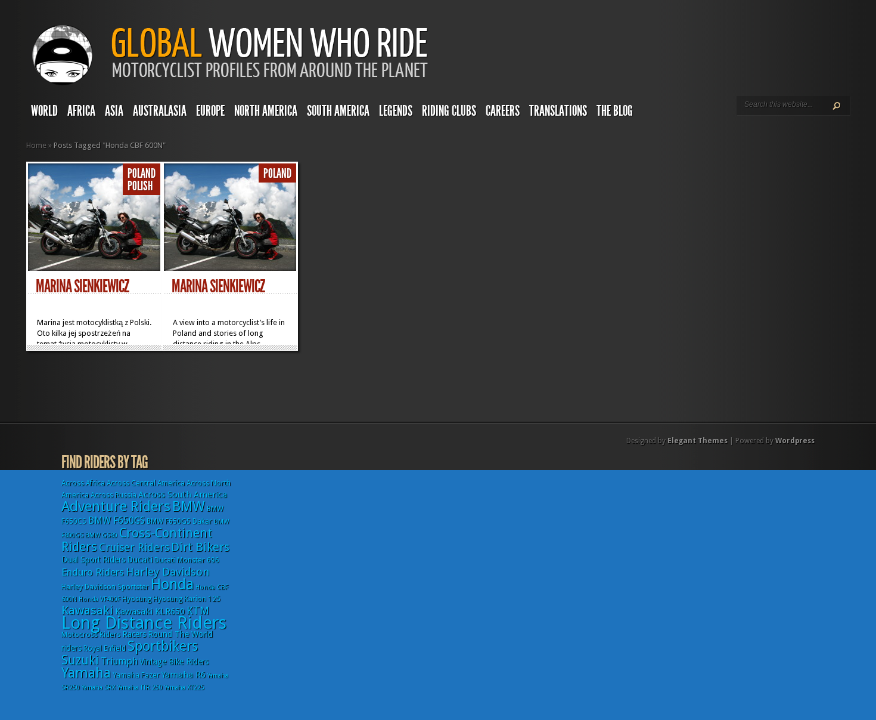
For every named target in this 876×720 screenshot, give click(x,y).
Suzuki (80, 660)
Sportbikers (163, 646)
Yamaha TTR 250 (140, 687)
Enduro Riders (92, 572)
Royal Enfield (104, 648)
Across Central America (146, 483)
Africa (81, 111)
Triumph (119, 661)
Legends (395, 111)
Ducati (140, 559)
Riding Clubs (449, 111)
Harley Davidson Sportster (105, 587)
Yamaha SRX (99, 687)
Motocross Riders (90, 635)
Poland (142, 173)
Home (36, 145)
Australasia (160, 111)
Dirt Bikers (200, 547)
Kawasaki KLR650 (150, 611)
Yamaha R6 (183, 674)
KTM (198, 610)
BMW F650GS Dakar (179, 521)
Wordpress (795, 441)
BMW (188, 506)
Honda (172, 584)
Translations (558, 111)
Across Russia (113, 495)
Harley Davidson (168, 572)
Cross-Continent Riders (136, 540)
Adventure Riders (115, 506)
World (44, 111)
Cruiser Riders (134, 547)
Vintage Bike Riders (174, 661)
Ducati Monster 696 (186, 560)
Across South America (182, 494)
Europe (210, 111)
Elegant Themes (697, 441)
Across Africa (83, 483)
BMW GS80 (101, 535)
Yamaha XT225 (184, 687)
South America (338, 111)
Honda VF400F (99, 599)
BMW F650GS (116, 520)
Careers (503, 111)
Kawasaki (87, 610)
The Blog (615, 111)
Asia (114, 111)
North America (265, 111)
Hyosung (136, 599)
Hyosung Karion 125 (186, 599)
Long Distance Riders (143, 623)
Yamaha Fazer (136, 675)
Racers (134, 634)
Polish (140, 186)
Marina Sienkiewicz (82, 286)
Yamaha (86, 673)
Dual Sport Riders (93, 559)
